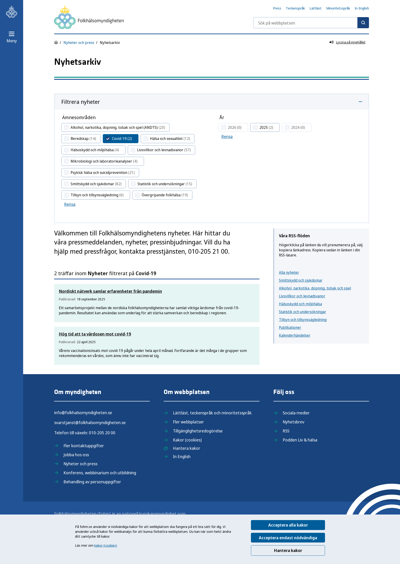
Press (277, 8)
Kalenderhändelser (294, 335)
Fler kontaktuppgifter (83, 445)
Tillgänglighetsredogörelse (198, 431)
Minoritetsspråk (338, 8)
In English (362, 8)
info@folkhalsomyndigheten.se (83, 412)
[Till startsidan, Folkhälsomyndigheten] (12, 12)
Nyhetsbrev (293, 422)
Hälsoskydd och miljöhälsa (300, 303)
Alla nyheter (289, 272)
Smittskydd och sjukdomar (300, 280)
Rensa (69, 204)
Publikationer (290, 327)
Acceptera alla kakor (288, 525)
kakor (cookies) (105, 545)
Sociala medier (296, 413)
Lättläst (315, 8)
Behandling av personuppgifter (92, 481)
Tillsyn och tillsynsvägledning (303, 319)
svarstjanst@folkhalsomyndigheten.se (90, 422)
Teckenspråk (295, 8)
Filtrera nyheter (80, 101)
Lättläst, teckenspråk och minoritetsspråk (212, 413)
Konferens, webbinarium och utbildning (99, 472)
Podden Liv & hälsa (300, 440)
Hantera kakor (288, 550)
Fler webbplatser (188, 422)
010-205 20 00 (102, 432)
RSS (286, 431)
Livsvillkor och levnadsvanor (302, 296)
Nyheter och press (78, 42)
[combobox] (311, 22)
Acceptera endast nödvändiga (288, 537)
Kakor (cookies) (187, 440)
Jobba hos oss (76, 454)
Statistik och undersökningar (302, 311)
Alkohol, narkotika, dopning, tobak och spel (315, 288)
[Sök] (363, 22)
